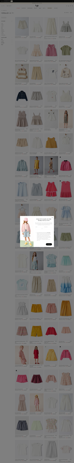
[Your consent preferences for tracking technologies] (72, 461)
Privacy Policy (48, 232)
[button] (39, 228)
